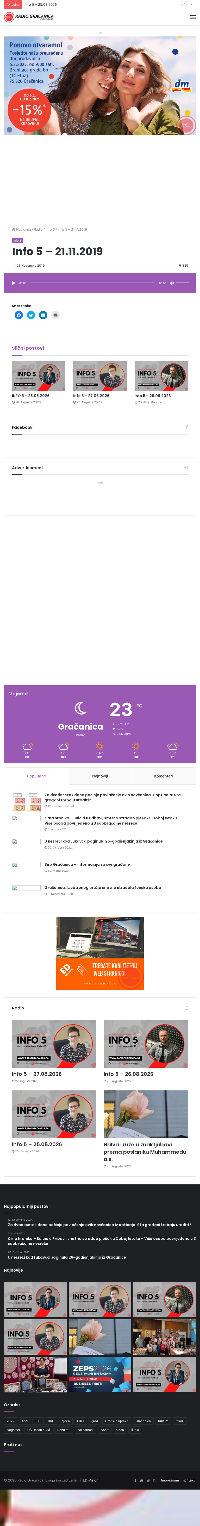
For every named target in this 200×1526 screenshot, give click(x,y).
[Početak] (13, 283)
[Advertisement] (100, 179)
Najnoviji (100, 776)
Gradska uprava (116, 1421)
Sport (105, 1430)
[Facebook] (135, 1480)
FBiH (80, 1421)
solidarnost (85, 1430)
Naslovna (23, 229)
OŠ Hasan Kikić (38, 1430)
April (25, 1421)
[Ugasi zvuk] (171, 283)
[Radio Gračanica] (28, 17)
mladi (180, 1421)
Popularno (36, 776)
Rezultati (63, 1430)
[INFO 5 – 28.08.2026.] (38, 376)
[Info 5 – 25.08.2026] (54, 1114)
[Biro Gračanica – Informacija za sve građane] (26, 872)
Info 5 (50, 229)
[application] (100, 283)
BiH (38, 1421)
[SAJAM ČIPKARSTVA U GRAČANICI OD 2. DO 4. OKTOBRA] (35, 1374)
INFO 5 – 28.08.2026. (31, 395)
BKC (51, 1421)
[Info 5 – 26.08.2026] (161, 376)
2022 (10, 1421)
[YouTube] (142, 1480)
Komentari (163, 776)
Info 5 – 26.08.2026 (153, 395)
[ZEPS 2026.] (100, 1374)
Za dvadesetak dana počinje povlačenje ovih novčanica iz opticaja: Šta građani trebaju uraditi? (113, 797)
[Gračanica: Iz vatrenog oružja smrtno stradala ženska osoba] (26, 895)
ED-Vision (90, 1480)
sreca (120, 1430)
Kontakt (189, 1480)
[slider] (183, 277)
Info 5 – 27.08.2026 (91, 395)
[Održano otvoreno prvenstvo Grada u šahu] (164, 1337)
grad (94, 1421)
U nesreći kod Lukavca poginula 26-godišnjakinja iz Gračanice (104, 841)
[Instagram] (148, 1480)
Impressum (170, 1480)
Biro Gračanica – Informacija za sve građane (87, 864)
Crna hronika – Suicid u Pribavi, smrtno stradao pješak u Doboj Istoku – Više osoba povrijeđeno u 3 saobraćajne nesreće (112, 820)
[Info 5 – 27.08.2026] (100, 376)
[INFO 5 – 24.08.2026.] (164, 1374)
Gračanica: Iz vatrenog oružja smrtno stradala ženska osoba (103, 887)
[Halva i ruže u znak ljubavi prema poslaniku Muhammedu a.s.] (146, 1114)
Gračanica (143, 1421)
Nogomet (13, 1430)
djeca (66, 1421)
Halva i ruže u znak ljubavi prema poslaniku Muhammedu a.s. (145, 1152)
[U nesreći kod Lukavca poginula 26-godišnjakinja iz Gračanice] (26, 848)
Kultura (163, 1421)
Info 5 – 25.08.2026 (37, 1144)
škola (135, 1430)
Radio (38, 229)
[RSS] (154, 1480)
